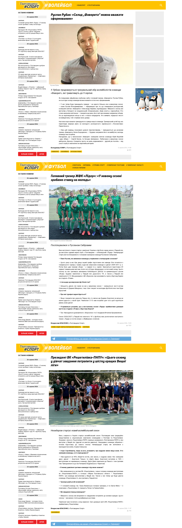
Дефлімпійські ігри (25, 100)
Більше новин (27, 154)
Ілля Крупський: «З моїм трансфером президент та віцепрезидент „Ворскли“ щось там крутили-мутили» (31, 58)
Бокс (20, 317)
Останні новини (26, 13)
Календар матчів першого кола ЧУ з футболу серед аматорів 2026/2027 (31, 50)
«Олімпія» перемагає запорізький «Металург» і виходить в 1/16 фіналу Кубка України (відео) (32, 131)
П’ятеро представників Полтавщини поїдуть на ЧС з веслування (30, 96)
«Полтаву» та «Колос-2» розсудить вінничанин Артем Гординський (29, 39)
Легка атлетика (23, 63)
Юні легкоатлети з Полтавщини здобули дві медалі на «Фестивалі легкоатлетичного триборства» (31, 67)
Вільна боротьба (24, 143)
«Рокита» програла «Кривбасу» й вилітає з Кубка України (31, 516)
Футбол (21, 20)
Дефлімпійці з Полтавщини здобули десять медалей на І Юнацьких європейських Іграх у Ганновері (30, 104)
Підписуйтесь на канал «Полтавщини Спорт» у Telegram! (92, 339)
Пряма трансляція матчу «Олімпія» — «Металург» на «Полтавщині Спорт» (30, 139)
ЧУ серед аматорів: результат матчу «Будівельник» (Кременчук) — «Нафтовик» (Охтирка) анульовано (32, 76)
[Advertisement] (149, 23)
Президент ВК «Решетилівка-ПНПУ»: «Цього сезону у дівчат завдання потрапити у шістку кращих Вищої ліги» (31, 31)
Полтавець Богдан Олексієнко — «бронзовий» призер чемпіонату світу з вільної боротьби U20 (30, 147)
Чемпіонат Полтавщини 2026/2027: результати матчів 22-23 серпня (29, 119)
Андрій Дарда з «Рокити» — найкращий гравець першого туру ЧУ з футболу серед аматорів (32, 88)
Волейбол (60, 5)
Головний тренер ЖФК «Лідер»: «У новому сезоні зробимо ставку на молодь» (32, 23)
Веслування (22, 93)
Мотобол (22, 109)
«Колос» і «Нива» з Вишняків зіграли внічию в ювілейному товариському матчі (32, 112)
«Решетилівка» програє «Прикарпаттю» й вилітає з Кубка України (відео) (31, 327)
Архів (41, 154)
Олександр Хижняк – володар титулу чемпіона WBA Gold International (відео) (31, 320)
